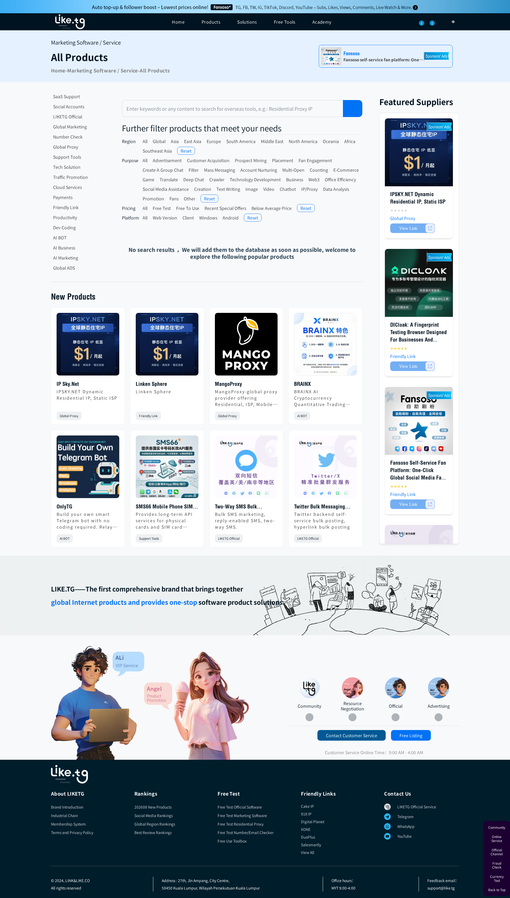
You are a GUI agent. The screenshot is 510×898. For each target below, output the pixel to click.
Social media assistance (166, 189)
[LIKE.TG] (70, 21)
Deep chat (193, 179)
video (268, 189)
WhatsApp (406, 826)
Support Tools (67, 157)
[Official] (395, 687)
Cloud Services (67, 187)
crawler (216, 179)
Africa (349, 141)
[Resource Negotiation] (352, 687)
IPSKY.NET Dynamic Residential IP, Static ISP (87, 394)
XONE (306, 829)
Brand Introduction (67, 807)
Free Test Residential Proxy (241, 824)
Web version (165, 217)
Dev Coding (64, 227)
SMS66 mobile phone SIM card (164, 507)
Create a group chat (163, 170)
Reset (186, 151)
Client (188, 217)
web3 (314, 179)
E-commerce (346, 170)
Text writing (228, 189)
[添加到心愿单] (115, 416)
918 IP (306, 814)
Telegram (405, 816)
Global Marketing (70, 126)
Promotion (153, 198)
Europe (214, 141)
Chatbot (288, 189)
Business (294, 179)
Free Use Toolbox (232, 841)
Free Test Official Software (240, 807)
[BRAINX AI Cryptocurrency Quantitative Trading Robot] (325, 346)
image (251, 189)
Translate (169, 179)
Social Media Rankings (153, 815)
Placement (282, 160)
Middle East (272, 141)
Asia (175, 141)
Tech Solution (66, 167)
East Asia (192, 141)
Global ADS (64, 268)
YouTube (404, 836)
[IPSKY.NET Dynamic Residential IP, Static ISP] (88, 346)
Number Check (68, 136)
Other (189, 198)
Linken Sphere (151, 384)
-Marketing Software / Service (101, 70)
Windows (208, 217)
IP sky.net (68, 384)
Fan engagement (315, 160)
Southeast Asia (157, 151)
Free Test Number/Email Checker (246, 832)
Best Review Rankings (153, 832)
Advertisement (167, 160)
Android (231, 217)
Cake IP (307, 806)
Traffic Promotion (70, 177)
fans (173, 198)
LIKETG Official (67, 116)
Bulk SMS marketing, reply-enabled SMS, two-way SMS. (245, 520)
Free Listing (411, 735)
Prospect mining (251, 160)
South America (241, 141)
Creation (202, 189)
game (148, 179)
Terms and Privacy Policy (72, 832)
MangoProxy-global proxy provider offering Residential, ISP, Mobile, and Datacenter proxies (246, 397)
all (145, 141)
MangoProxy (228, 384)
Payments (63, 197)
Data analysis (336, 189)
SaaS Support (66, 96)
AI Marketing (65, 257)
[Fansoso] (255, 6)
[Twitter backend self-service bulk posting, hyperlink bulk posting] (325, 468)
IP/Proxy (309, 189)
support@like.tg (441, 888)
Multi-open (293, 170)
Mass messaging (219, 170)
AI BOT (60, 237)
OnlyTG (64, 506)
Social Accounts (68, 106)
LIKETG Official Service (416, 806)
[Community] (97, 703)
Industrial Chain (64, 815)
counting (319, 170)
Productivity (65, 217)
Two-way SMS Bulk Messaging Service (236, 507)
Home (178, 22)
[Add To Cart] (412, 228)
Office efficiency (340, 179)
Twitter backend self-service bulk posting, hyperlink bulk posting (322, 520)
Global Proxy (65, 147)
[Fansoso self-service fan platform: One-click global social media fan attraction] (419, 421)
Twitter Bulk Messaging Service (319, 507)
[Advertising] (438, 687)
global (159, 141)
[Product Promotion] (196, 705)
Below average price (272, 208)
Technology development (255, 179)
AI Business (64, 247)
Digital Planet (312, 821)
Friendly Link (66, 207)
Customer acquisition (208, 160)
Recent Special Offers (225, 208)
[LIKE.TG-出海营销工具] (255, 774)
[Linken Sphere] (167, 346)
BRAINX (302, 384)
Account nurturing (258, 170)
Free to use (187, 208)
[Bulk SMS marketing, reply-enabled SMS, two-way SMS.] (246, 468)
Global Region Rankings (154, 824)
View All (307, 852)
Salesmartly (311, 844)
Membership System (68, 824)
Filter (194, 170)
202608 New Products (153, 807)
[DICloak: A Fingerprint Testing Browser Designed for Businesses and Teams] (419, 283)
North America (303, 141)
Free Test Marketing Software (242, 815)
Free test (162, 208)
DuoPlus (308, 837)
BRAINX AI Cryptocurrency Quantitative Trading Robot (320, 397)
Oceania (331, 141)
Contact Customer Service (351, 735)
